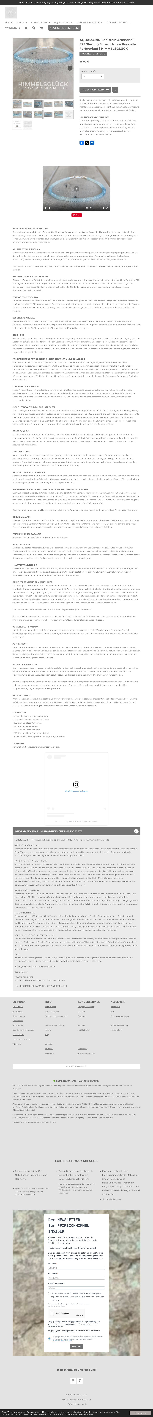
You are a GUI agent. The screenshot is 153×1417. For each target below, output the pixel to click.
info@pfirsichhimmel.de (76, 1404)
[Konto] (26, 28)
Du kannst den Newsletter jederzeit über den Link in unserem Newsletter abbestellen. (69, 1305)
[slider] (66, 208)
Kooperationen (117, 1030)
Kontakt (48, 1044)
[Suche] (33, 28)
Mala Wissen (50, 1007)
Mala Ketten (18, 1007)
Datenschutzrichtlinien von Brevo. (62, 1340)
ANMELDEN (76, 1346)
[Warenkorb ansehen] (41, 28)
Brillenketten (18, 1025)
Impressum (115, 1007)
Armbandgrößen (52, 1011)
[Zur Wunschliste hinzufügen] (115, 90)
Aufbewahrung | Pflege (54, 1025)
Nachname (52, 1273)
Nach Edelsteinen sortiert (23, 1030)
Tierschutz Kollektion (21, 1039)
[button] (17, 104)
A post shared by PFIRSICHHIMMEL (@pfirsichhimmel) (76, 821)
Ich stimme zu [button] (140, 1413)
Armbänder (17, 1011)
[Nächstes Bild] (70, 68)
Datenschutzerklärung (120, 1016)
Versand (81, 1011)
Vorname (52, 1264)
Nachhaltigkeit (84, 1030)
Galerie (48, 1030)
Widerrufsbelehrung (119, 1025)
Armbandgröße (88, 71)
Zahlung (81, 1025)
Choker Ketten (19, 1016)
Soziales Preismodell (86, 1053)
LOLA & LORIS (18, 1035)
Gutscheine (82, 1049)
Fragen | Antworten (86, 1007)
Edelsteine (17, 1044)
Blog (47, 1035)
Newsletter (49, 1053)
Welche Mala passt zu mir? (56, 1016)
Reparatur (82, 1016)
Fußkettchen (18, 1021)
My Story (49, 1049)
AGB (113, 1011)
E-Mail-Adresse (55, 1283)
